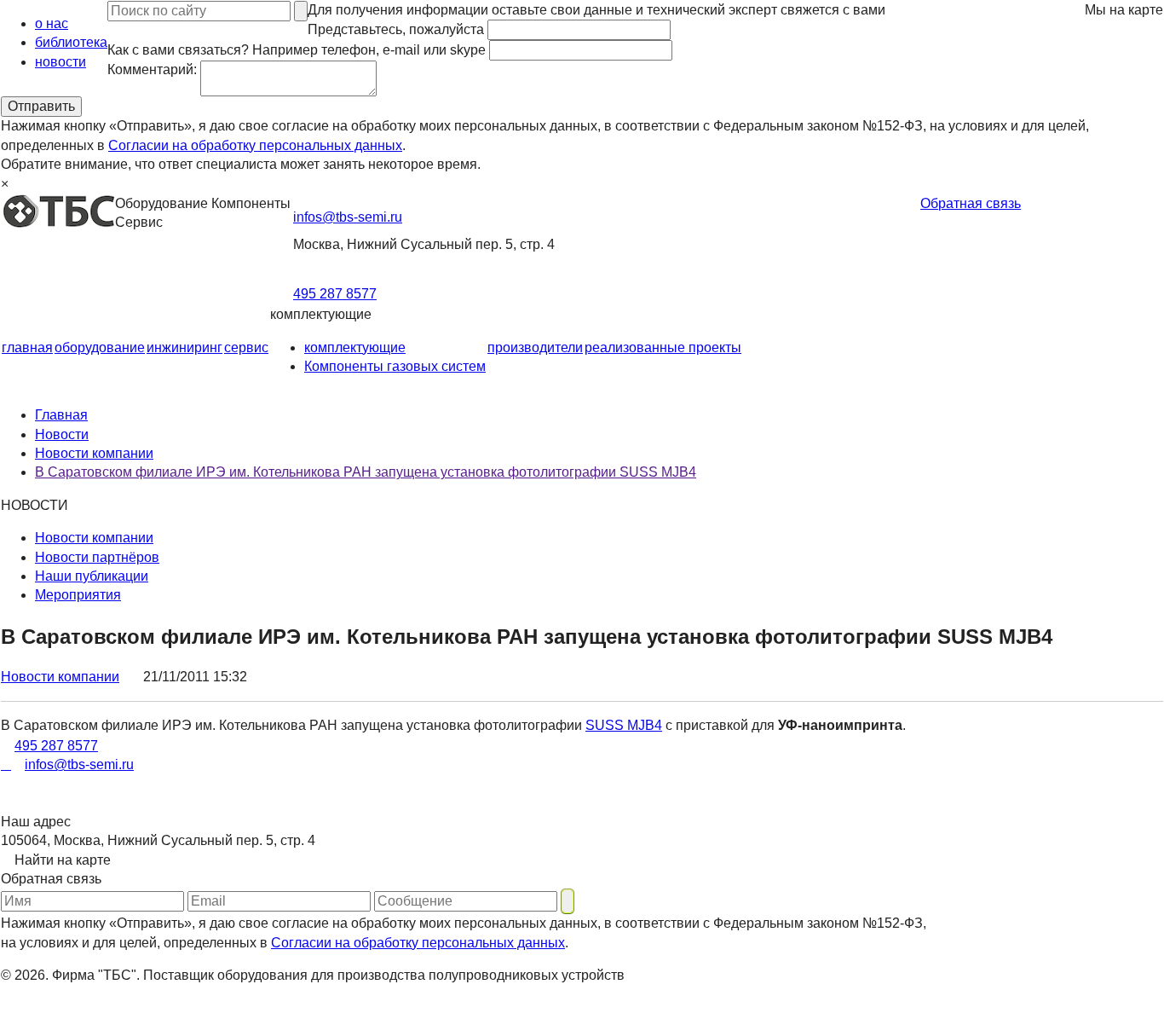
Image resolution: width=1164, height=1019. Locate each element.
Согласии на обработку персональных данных (255, 145)
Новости (62, 434)
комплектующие (355, 347)
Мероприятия (78, 595)
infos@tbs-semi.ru (347, 217)
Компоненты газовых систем (395, 366)
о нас (51, 23)
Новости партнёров (97, 557)
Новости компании (94, 453)
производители (535, 347)
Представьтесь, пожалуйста (396, 29)
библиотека (71, 42)
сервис (246, 347)
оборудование (100, 347)
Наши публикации (91, 576)
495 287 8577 (335, 294)
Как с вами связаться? (296, 50)
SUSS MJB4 (623, 725)
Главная (61, 415)
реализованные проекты (663, 347)
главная (27, 347)
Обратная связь (970, 203)
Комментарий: (152, 69)
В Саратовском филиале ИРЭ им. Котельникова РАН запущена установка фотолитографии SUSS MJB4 (365, 472)
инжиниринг (184, 347)
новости (60, 62)
